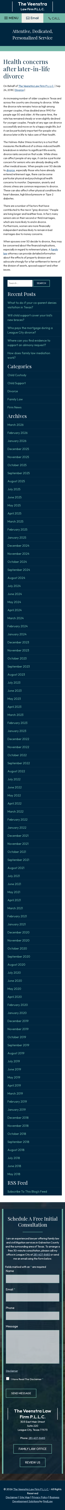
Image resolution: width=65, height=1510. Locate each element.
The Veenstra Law (32, 1411)
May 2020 (14, 989)
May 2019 (14, 1077)
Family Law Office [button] (32, 1449)
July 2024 (14, 586)
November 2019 (18, 1029)
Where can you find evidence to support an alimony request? (29, 343)
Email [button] (34, 18)
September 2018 (18, 1142)
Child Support (17, 383)
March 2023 (15, 715)
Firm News (15, 407)
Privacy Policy (40, 1497)
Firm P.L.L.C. (33, 1417)
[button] (10, 17)
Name (10, 1271)
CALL (56, 18)
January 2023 (17, 731)
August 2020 (16, 964)
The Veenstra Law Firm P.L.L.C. (36, 86)
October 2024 (17, 562)
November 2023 (18, 650)
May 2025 (14, 505)
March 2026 (16, 425)
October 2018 (17, 1134)
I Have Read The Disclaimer (27, 1379)
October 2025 (17, 465)
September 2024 (19, 570)
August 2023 (16, 674)
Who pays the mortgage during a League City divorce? (30, 330)
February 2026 (18, 433)
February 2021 (17, 916)
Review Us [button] (32, 1462)
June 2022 (15, 787)
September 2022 (19, 763)
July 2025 (14, 489)
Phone (10, 1308)
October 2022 (17, 755)
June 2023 (15, 691)
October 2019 (17, 1037)
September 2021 (18, 860)
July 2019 (14, 1061)
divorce (10, 170)
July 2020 (14, 973)
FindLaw (48, 1501)
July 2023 (14, 683)
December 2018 (18, 1118)
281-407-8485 (41, 1254)
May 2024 (14, 602)
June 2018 (14, 1166)
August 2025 (16, 481)
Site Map (25, 1497)
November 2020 (19, 940)
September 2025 (19, 473)
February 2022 (18, 819)
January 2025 (17, 537)
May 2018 (14, 1174)
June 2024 (15, 594)
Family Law (15, 399)
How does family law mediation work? (29, 355)
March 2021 (15, 908)
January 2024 (17, 634)
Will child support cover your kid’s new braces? (30, 317)
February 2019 (17, 1101)
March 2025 (15, 521)
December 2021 (18, 836)
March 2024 (16, 618)
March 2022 (16, 811)
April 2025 (14, 513)
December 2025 (18, 449)
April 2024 (15, 610)
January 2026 (17, 441)
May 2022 (14, 795)
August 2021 (16, 868)
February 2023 (17, 723)
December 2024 (18, 546)
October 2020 (17, 948)
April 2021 (14, 900)
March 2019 (15, 1093)
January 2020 (17, 1013)
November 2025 (18, 457)
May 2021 (14, 892)
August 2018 (16, 1150)
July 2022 (14, 779)
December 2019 (18, 1021)
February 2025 (17, 529)
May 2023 (14, 699)
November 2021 (18, 844)
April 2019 (14, 1085)
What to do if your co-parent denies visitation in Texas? (32, 305)
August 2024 (16, 578)
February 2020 (18, 1005)
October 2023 (17, 658)
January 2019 (17, 1110)
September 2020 (19, 956)
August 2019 (16, 1053)
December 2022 (18, 739)
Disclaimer (12, 1371)
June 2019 (14, 1069)
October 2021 (17, 852)
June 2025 (15, 497)
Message (12, 1326)
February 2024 (18, 626)
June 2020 (15, 981)
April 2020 (15, 997)
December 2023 (18, 642)
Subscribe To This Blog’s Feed (27, 1191)
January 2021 (17, 924)
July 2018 (14, 1158)
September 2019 (18, 1045)
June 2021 (14, 884)
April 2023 (14, 707)
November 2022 (18, 747)
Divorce (19, 90)
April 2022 (15, 803)
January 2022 (17, 828)
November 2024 (18, 554)
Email (10, 1289)
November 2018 (18, 1126)
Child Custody (17, 375)
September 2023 (19, 666)
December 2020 (19, 932)
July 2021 (14, 876)
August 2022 (16, 771)
